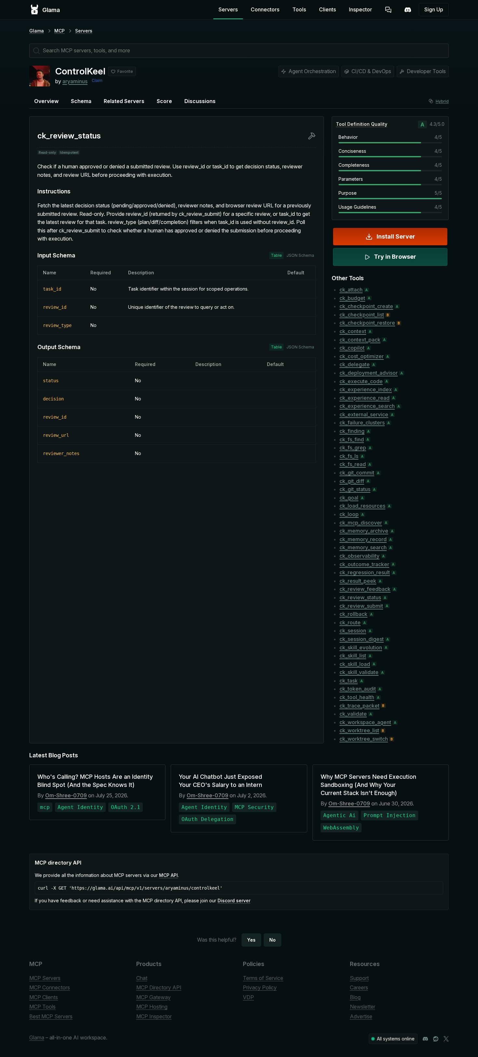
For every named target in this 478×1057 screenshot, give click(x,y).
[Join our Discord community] (425, 1038)
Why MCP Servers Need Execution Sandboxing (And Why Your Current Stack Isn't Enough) (368, 784)
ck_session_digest (361, 639)
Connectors (265, 9)
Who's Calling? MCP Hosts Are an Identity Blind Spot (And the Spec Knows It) (95, 780)
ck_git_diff (351, 481)
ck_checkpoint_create (366, 306)
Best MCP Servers (51, 1016)
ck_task (348, 680)
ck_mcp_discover (360, 522)
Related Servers (124, 101)
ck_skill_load (354, 664)
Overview (46, 101)
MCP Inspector (154, 1016)
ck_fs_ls (348, 456)
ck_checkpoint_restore (367, 323)
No (272, 940)
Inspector (360, 9)
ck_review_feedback (365, 589)
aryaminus (74, 81)
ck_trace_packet (359, 705)
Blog (355, 997)
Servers (228, 9)
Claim (97, 80)
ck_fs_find (351, 439)
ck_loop (349, 514)
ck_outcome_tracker (364, 564)
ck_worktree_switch (363, 739)
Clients (327, 9)
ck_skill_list (352, 655)
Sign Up (433, 9)
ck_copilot (352, 348)
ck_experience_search (367, 406)
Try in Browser (395, 256)
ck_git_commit (356, 472)
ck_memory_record (363, 539)
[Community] (407, 9)
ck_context (352, 331)
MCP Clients (43, 997)
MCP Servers (44, 978)
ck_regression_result (364, 572)
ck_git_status (354, 489)
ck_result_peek (357, 581)
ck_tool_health (356, 697)
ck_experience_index (365, 389)
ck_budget (352, 298)
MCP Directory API (158, 987)
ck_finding (352, 431)
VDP (248, 997)
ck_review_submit (361, 606)
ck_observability (359, 556)
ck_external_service (363, 414)
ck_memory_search (363, 547)
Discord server (234, 900)
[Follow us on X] (446, 1038)
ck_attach (351, 289)
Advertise (361, 1016)
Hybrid (442, 101)
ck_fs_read (352, 464)
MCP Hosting (151, 1006)
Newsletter (362, 1006)
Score (164, 101)
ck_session (352, 630)
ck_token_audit (357, 688)
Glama (36, 30)
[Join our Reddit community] (435, 1038)
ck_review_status (360, 597)
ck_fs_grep (352, 447)
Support (359, 978)
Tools (299, 9)
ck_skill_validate (358, 672)
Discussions (200, 101)
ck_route (350, 622)
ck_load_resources (362, 505)
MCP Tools (42, 1006)
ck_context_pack (359, 339)
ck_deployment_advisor (368, 373)
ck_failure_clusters (362, 422)
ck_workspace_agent (365, 722)
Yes (251, 940)
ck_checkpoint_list (361, 314)
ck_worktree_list (359, 730)
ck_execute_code (361, 381)
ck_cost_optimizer (361, 356)
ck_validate (353, 714)
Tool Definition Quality (361, 124)
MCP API (168, 875)
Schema (81, 101)
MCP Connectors (49, 987)
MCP (59, 30)
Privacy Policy (260, 987)
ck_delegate (354, 364)
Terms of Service (263, 978)
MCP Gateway (153, 997)
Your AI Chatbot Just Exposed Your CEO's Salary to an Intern (220, 780)
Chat (141, 978)
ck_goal (348, 497)
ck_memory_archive (363, 531)
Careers (359, 987)
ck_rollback (353, 614)
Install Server (396, 236)
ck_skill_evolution (360, 647)
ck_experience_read (364, 398)
